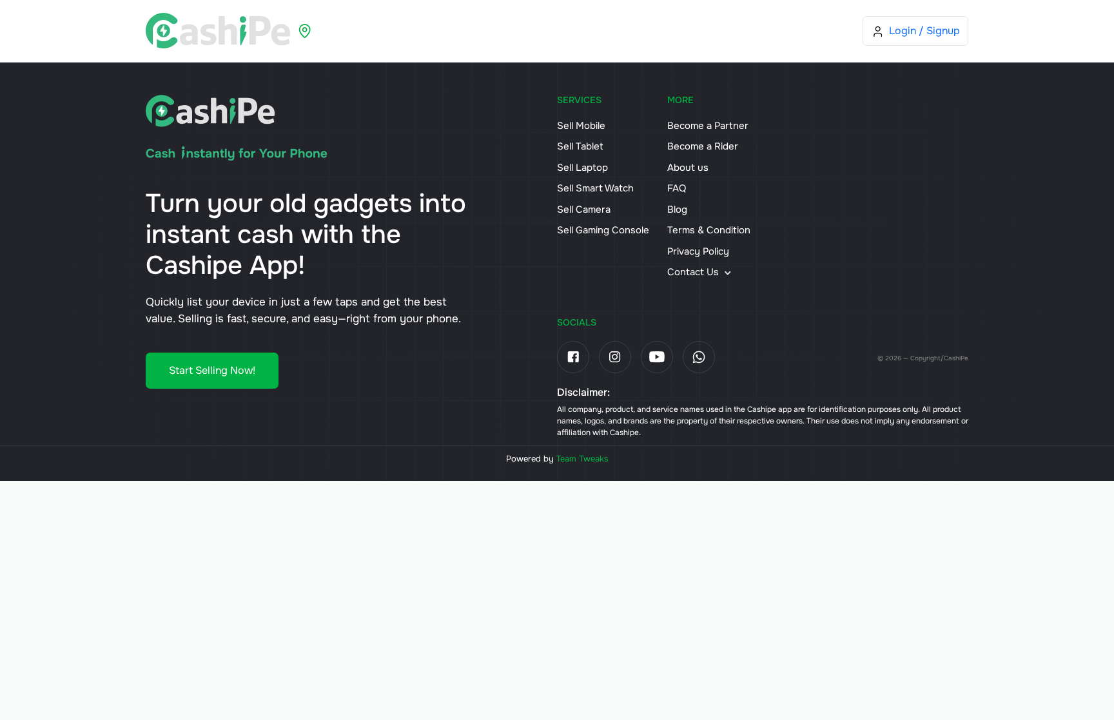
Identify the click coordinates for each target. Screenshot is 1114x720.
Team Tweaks (582, 458)
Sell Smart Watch (595, 188)
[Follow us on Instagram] (615, 357)
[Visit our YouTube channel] (657, 357)
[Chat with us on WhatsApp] (698, 357)
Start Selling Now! (212, 370)
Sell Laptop (582, 167)
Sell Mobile (581, 125)
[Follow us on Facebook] (573, 357)
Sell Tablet (580, 146)
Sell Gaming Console (603, 230)
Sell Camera (584, 209)
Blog (650, 30)
